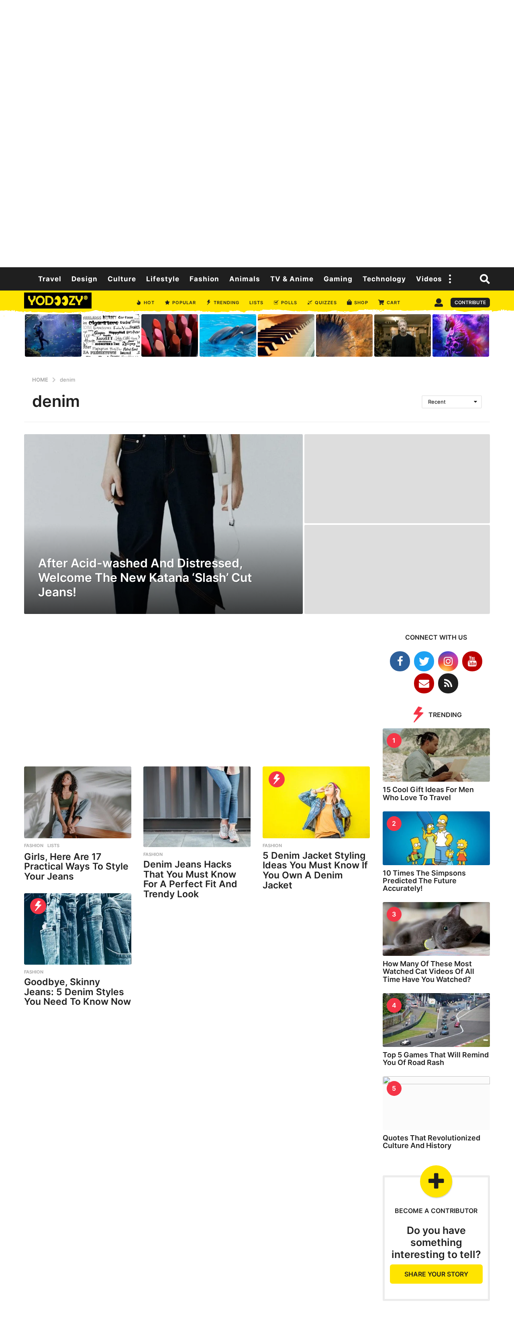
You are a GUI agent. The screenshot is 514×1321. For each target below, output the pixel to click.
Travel (49, 279)
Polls (289, 302)
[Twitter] (424, 661)
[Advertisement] (257, 132)
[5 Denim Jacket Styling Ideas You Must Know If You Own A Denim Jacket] (316, 802)
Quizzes (326, 302)
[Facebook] (400, 661)
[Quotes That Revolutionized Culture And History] (436, 1103)
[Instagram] (448, 661)
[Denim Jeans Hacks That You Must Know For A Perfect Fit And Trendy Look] (197, 806)
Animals (244, 279)
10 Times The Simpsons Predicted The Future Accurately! (424, 881)
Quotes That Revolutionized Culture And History (431, 1142)
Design (84, 279)
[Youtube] (472, 661)
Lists (256, 302)
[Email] (424, 683)
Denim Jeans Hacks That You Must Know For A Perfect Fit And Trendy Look (190, 879)
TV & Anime (292, 279)
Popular (184, 302)
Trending (226, 302)
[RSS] (448, 683)
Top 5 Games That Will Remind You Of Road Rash (436, 1059)
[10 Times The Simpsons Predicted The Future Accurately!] (436, 838)
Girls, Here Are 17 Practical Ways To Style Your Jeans (76, 866)
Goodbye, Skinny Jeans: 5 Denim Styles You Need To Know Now (77, 991)
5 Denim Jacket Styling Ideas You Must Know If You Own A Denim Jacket (315, 870)
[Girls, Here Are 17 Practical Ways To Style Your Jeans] (77, 802)
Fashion (204, 279)
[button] (450, 279)
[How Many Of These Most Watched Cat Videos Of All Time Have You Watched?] (436, 929)
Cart (393, 302)
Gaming (338, 279)
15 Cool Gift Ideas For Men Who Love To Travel (428, 793)
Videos (429, 279)
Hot (149, 302)
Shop (361, 302)
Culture (122, 279)
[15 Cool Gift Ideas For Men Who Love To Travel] (436, 755)
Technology (384, 279)
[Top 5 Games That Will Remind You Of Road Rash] (436, 1020)
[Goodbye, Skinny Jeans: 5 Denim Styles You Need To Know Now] (77, 929)
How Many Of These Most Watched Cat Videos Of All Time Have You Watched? (428, 971)
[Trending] (277, 779)
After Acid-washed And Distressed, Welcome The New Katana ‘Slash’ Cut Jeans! (145, 577)
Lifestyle (162, 279)
